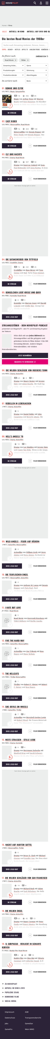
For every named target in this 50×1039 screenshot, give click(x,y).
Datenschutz (10, 1018)
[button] (38, 113)
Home (4, 25)
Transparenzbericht (33, 1018)
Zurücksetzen (41, 56)
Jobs (6, 1023)
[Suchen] (35, 3)
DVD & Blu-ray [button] (12, 317)
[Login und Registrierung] (41, 3)
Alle (4, 31)
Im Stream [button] (12, 112)
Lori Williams (37, 275)
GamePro (8, 1029)
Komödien (44, 49)
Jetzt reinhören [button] (25, 355)
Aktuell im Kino (17, 31)
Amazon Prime (34, 49)
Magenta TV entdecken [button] (23, 362)
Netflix (17, 49)
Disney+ (10, 49)
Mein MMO (29, 1029)
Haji (20, 275)
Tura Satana (38, 273)
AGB (26, 1012)
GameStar (29, 1023)
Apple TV (25, 49)
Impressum (9, 1012)
